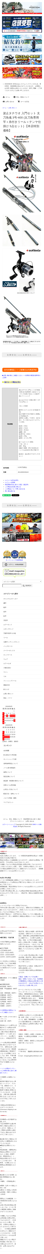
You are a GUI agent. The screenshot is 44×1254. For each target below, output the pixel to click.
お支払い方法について (10, 789)
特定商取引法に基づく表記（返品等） (17, 484)
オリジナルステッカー (10, 599)
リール (5, 637)
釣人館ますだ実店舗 (9, 755)
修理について (7, 772)
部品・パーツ (7, 698)
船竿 (4, 607)
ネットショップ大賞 (9, 759)
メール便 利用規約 (9, 768)
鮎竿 (4, 616)
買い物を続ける (10, 491)
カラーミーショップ (8, 824)
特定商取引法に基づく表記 (32, 819)
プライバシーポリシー (17, 821)
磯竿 (4, 603)
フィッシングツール (9, 681)
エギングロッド (8, 629)
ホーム (8, 97)
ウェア (5, 659)
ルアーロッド (7, 624)
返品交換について (9, 776)
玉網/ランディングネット (11, 642)
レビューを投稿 (10, 482)
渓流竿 (5, 620)
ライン (5, 672)
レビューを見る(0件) (11, 480)
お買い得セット (12, 108)
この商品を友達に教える (13, 487)
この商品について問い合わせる (15, 489)
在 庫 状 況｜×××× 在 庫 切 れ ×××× (22, 354)
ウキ (4, 676)
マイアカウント (8, 802)
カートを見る (25, 101)
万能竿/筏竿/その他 (9, 633)
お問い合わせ (10, 101)
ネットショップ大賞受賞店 (14, 560)
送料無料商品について (10, 763)
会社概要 (6, 750)
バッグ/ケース (7, 646)
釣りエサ (6, 689)
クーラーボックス (9, 650)
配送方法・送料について (11, 794)
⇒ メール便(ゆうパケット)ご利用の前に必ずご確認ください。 (8, 1071)
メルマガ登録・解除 (9, 798)
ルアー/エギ (7, 663)
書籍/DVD (6, 685)
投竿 (4, 612)
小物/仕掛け (7, 668)
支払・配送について (22, 97)
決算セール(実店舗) (9, 785)
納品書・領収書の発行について (13, 781)
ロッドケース (7, 655)
